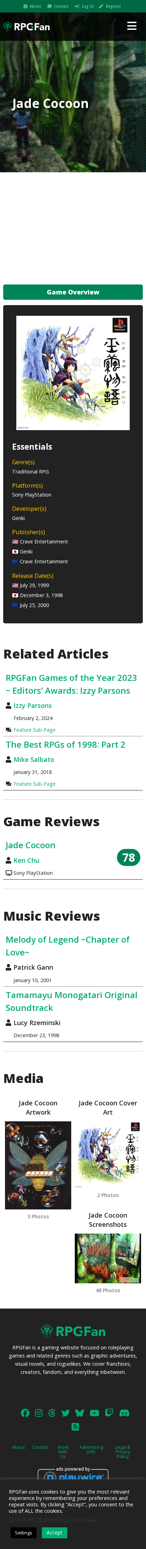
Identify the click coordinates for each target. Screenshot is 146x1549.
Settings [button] (23, 1532)
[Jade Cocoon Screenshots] (108, 1258)
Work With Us (63, 1451)
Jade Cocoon (31, 845)
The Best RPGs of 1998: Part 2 (65, 744)
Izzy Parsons (32, 705)
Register (113, 6)
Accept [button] (54, 1532)
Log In (88, 6)
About (35, 6)
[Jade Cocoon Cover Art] (108, 1154)
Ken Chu (26, 860)
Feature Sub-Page (34, 729)
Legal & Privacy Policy (122, 1451)
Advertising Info (91, 1449)
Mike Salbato (33, 759)
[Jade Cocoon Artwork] (38, 1165)
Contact (61, 6)
